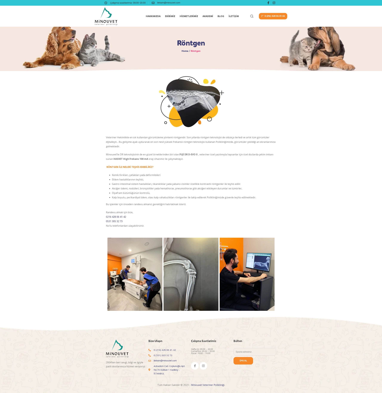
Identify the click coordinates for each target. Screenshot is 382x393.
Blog (221, 16)
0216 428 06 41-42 (116, 216)
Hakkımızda (153, 16)
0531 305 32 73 (114, 221)
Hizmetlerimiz (189, 16)
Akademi (207, 16)
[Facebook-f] (268, 3)
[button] (273, 16)
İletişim (234, 16)
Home (185, 51)
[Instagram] (274, 3)
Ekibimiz (170, 16)
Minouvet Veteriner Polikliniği (207, 385)
